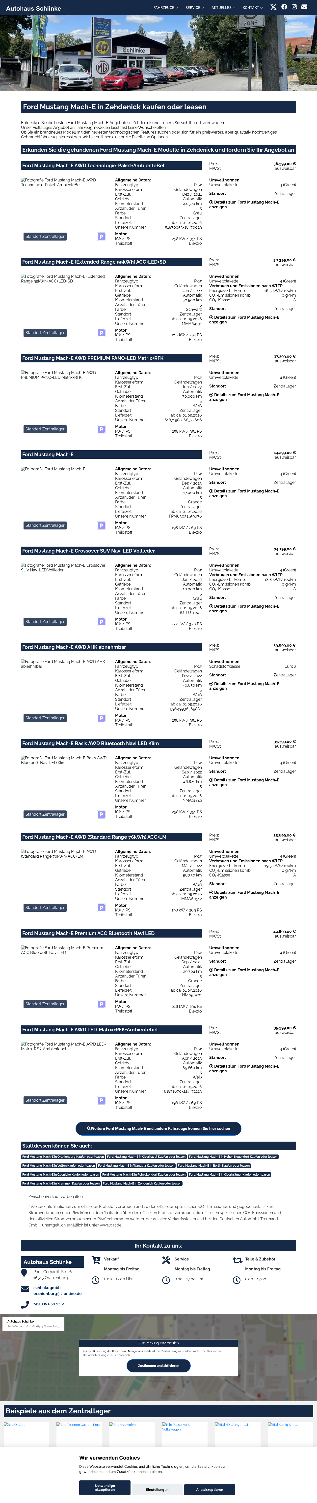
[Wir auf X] (273, 6)
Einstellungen (157, 1490)
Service (192, 7)
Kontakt (251, 7)
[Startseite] (33, 8)
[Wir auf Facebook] (284, 6)
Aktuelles (221, 7)
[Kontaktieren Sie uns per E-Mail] (304, 6)
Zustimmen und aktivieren (158, 1366)
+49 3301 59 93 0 (48, 1303)
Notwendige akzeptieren (105, 1488)
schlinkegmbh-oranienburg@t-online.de (57, 1290)
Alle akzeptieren (209, 1490)
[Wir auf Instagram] (294, 6)
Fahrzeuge (164, 7)
